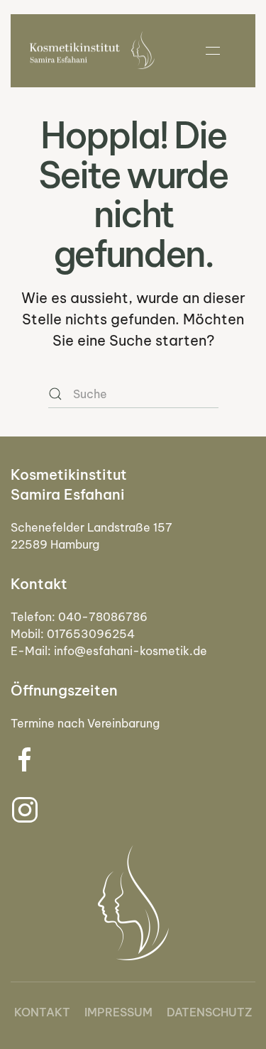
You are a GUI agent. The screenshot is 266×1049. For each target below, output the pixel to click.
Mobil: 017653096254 (73, 634)
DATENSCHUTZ (210, 1012)
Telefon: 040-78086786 (79, 617)
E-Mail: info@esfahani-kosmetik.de (109, 651)
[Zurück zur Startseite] (92, 51)
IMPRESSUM (118, 1012)
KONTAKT (42, 1012)
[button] (213, 51)
